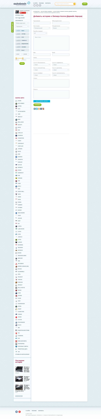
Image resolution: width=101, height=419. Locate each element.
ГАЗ (19, 333)
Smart (19, 309)
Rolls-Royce (21, 287)
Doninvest (21, 172)
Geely (19, 186)
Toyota (20, 319)
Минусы (35, 89)
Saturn (20, 295)
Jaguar (20, 218)
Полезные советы (23, 346)
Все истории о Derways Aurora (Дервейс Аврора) (65, 11)
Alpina (19, 106)
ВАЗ (19, 327)
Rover (19, 290)
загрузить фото (42, 101)
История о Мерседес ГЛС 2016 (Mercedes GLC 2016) (26, 369)
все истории (19, 396)
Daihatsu (20, 159)
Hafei (19, 194)
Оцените (39, 62)
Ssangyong (21, 311)
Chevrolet (21, 143)
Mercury (20, 258)
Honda (19, 202)
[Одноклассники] (39, 109)
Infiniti (20, 210)
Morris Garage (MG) (23, 266)
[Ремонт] (40, 5)
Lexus (19, 231)
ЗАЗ (19, 338)
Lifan (19, 234)
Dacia (19, 151)
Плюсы (35, 78)
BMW (19, 119)
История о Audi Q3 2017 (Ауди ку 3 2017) (27, 378)
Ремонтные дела (22, 349)
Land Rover (21, 228)
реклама (41, 3)
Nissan (20, 268)
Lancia (19, 226)
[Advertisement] (22, 80)
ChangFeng (21, 138)
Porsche (20, 282)
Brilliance (21, 122)
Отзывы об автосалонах (22, 354)
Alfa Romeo (21, 103)
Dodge (19, 170)
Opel (19, 274)
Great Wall (21, 191)
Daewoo (20, 156)
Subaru (20, 314)
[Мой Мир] (41, 109)
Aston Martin (21, 111)
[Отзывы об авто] (34, 5)
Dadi (19, 154)
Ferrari (20, 178)
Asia (19, 108)
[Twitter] (37, 109)
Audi (19, 114)
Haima (19, 196)
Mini (19, 260)
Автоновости (19, 20)
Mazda (19, 252)
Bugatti (20, 124)
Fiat (19, 180)
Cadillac (20, 132)
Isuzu (19, 215)
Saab (19, 293)
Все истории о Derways (46, 11)
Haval (19, 199)
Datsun (20, 164)
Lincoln (20, 236)
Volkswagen (21, 322)
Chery (19, 140)
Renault (20, 285)
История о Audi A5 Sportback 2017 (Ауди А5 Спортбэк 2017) (22, 388)
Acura (19, 100)
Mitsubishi (21, 263)
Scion (19, 298)
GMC (19, 188)
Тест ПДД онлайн (20, 17)
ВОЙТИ (84, 3)
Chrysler (20, 146)
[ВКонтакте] (34, 109)
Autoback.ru (36, 11)
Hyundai (20, 207)
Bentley (20, 116)
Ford (19, 183)
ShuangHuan (21, 303)
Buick (19, 127)
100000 (16, 59)
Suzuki (19, 317)
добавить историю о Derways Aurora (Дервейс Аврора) (47, 12)
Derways (20, 167)
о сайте (35, 3)
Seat (19, 301)
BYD (19, 130)
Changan (20, 135)
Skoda (19, 306)
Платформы (21, 343)
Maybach (20, 250)
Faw (19, 175)
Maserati (20, 247)
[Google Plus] (43, 109)
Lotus (19, 239)
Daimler (20, 162)
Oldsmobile (21, 271)
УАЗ (19, 351)
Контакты (48, 3)
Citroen (20, 148)
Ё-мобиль (20, 335)
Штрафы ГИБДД (19, 15)
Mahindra (20, 244)
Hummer (20, 204)
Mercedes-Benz (22, 255)
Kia (19, 223)
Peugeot (20, 277)
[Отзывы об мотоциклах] (37, 5)
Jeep (19, 220)
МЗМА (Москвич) (22, 341)
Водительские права (23, 330)
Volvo (19, 325)
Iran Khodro (21, 212)
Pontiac (20, 279)
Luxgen (20, 242)
